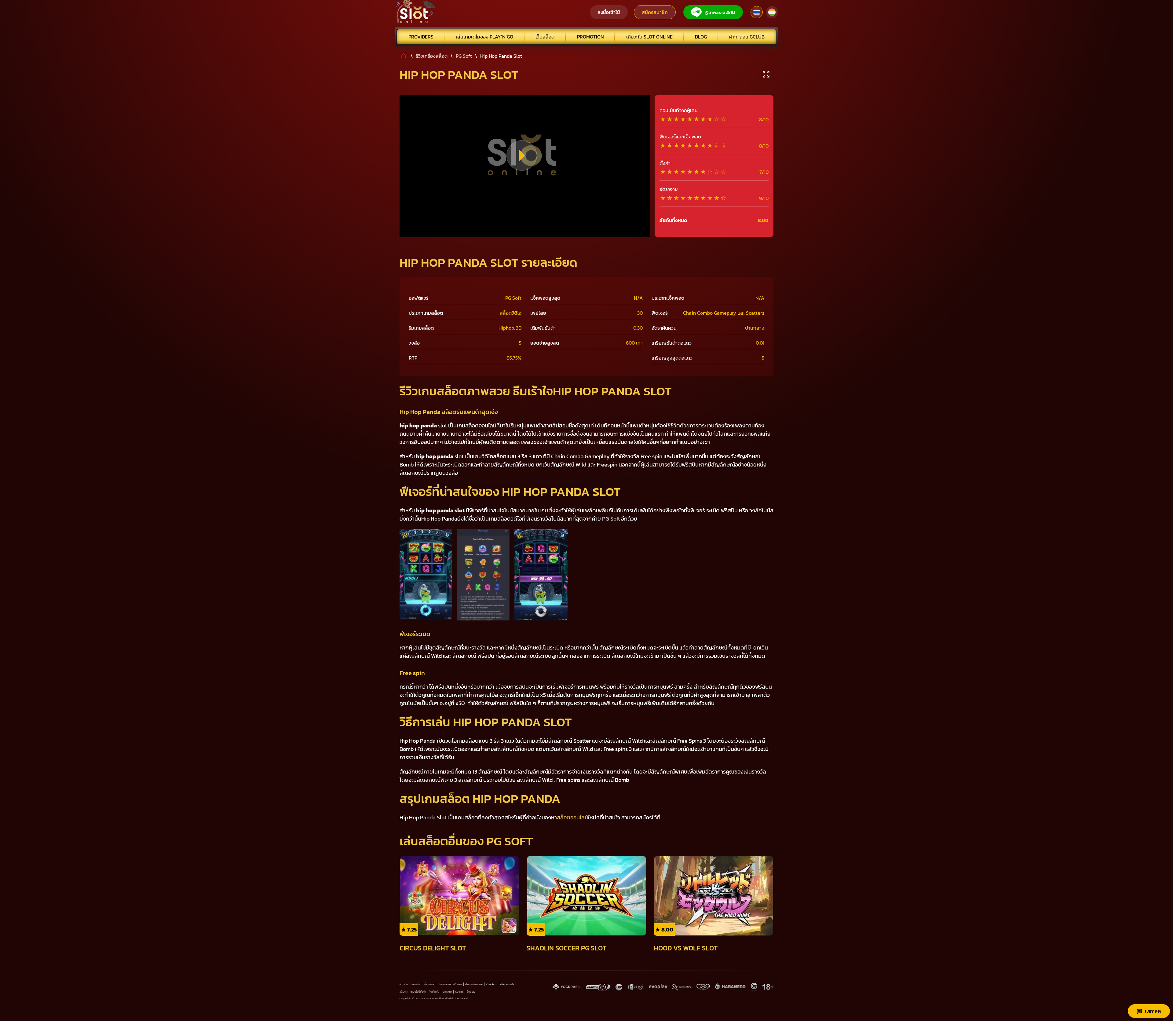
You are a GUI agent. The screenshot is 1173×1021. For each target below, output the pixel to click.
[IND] (772, 12)
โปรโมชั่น (434, 992)
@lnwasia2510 (720, 12)
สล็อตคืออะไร (507, 984)
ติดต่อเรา (472, 992)
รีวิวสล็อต (491, 984)
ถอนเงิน (415, 984)
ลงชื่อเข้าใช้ (608, 12)
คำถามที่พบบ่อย (474, 984)
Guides (459, 992)
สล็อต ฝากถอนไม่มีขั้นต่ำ (413, 992)
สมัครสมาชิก (655, 12)
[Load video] (522, 155)
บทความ (447, 992)
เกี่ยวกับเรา (430, 984)
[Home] (415, 12)
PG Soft (611, 518)
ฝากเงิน (404, 984)
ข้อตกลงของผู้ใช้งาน (450, 984)
